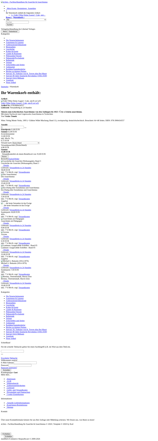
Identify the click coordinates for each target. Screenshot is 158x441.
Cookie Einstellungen (15, 394)
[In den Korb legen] (2, 354)
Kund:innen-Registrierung (16, 405)
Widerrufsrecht (12, 383)
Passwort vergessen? (9, 368)
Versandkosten (24, 172)
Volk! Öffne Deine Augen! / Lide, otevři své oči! (20, 103)
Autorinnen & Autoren (15, 42)
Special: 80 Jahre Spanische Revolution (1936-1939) (26, 76)
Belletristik (10, 60)
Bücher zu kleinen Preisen (16, 71)
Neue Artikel (11, 82)
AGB (8, 381)
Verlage (9, 62)
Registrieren (21, 8)
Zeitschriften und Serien (15, 65)
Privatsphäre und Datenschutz (18, 392)
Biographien (11, 47)
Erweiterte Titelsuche (9, 358)
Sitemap (9, 407)
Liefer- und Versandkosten (17, 390)
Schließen (8, 436)
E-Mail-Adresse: (7, 363)
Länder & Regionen (13, 54)
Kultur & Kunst (12, 51)
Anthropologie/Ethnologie (16, 45)
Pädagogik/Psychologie (15, 58)
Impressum (10, 379)
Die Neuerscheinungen (15, 40)
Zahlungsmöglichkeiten (15, 386)
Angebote (10, 80)
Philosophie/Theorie (14, 56)
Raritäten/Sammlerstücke (15, 69)
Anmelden (31, 8)
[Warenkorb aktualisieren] (25, 127)
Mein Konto (11, 8)
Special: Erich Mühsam (15, 78)
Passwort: (5, 365)
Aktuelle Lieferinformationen (18, 403)
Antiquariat (10, 67)
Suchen (9, 25)
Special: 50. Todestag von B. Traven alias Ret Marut (26, 74)
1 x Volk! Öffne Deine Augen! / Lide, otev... (28, 15)
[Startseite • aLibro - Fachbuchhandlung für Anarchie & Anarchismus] (24, 2)
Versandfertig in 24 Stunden (20, 168)
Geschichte (10, 49)
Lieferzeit (10, 388)
